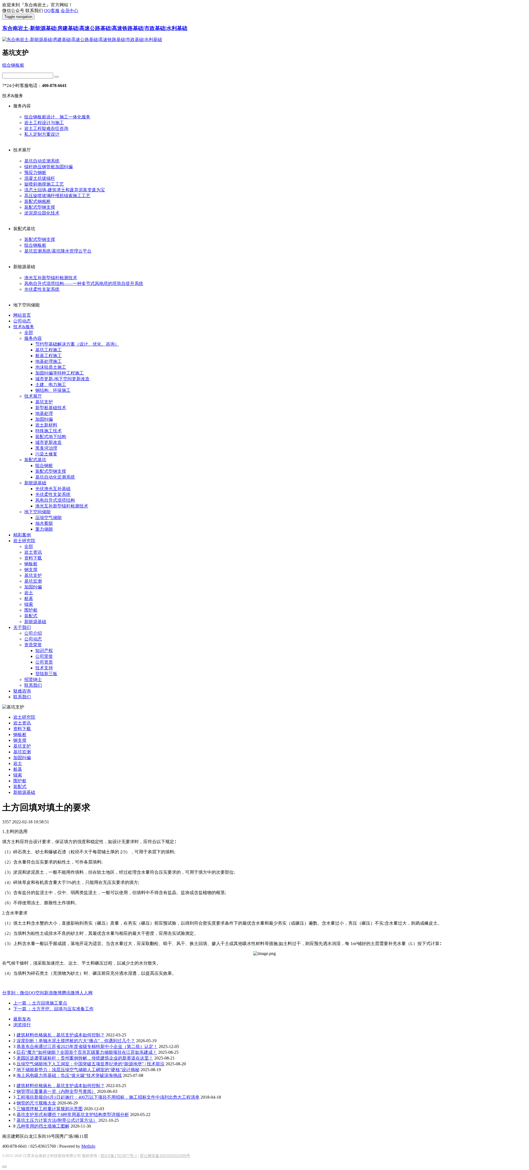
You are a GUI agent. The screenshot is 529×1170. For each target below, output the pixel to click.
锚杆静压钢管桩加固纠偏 (48, 166)
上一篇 (40, 1003)
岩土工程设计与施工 (44, 122)
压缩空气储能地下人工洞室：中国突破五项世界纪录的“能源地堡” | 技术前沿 (90, 1064)
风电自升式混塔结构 (55, 500)
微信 (24, 992)
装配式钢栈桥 (37, 201)
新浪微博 (53, 992)
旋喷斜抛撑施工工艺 (44, 184)
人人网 (86, 992)
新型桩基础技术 (50, 407)
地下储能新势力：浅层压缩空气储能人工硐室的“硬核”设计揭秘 (78, 1069)
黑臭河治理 (46, 448)
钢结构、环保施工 (53, 390)
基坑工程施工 (48, 350)
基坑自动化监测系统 (55, 477)
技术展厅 (33, 396)
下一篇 (53, 1008)
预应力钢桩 (35, 172)
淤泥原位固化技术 (42, 213)
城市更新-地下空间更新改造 (62, 378)
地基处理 (44, 413)
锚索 (28, 604)
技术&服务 (23, 326)
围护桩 (30, 610)
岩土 (28, 592)
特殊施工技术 (48, 430)
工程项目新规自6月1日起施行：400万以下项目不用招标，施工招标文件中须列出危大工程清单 (108, 1097)
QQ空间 (36, 992)
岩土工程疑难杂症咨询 (46, 128)
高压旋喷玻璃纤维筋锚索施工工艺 (57, 195)
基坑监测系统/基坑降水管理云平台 (57, 251)
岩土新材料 (46, 425)
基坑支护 (44, 402)
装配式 (30, 615)
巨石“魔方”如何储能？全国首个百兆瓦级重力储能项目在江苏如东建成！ (87, 1052)
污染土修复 (46, 454)
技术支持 (44, 668)
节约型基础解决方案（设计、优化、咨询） (77, 344)
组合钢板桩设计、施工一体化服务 (57, 117)
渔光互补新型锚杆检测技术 (50, 277)
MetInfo (88, 1146)
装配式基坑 (35, 459)
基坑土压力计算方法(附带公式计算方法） (57, 1120)
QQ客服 (52, 10)
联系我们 (33, 685)
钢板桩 (30, 563)
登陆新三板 (46, 673)
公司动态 (22, 321)
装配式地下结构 (50, 436)
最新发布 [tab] (22, 1019)
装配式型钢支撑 (39, 207)
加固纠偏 (44, 419)
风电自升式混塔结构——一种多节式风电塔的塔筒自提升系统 (83, 283)
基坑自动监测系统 (42, 161)
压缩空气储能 (48, 517)
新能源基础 (35, 483)
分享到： (11, 992)
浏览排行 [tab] (22, 1024)
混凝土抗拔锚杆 (39, 178)
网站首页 (22, 315)
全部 (28, 332)
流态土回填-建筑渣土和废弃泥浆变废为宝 (64, 190)
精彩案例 (22, 535)
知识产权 (44, 650)
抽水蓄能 (44, 523)
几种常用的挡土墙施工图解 (43, 1126)
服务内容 (33, 338)
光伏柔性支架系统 (42, 289)
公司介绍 (33, 633)
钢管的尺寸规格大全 (36, 1103)
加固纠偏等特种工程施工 (59, 373)
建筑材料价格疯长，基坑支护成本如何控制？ (61, 1035)
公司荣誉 (44, 656)
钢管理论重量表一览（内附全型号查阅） (56, 1091)
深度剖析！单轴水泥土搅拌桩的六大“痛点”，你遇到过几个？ (76, 1040)
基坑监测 (33, 581)
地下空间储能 (37, 511)
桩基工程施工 (48, 355)
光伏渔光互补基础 (53, 488)
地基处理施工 (48, 361)
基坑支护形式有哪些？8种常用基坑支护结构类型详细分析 (73, 1114)
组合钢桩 (44, 465)
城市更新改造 (48, 442)
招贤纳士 (33, 679)
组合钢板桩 (13, 65)
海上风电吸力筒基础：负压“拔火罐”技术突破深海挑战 (69, 1075)
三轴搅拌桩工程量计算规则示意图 (50, 1108)
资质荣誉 (33, 644)
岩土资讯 (33, 552)
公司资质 (44, 662)
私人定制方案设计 (42, 134)
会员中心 (69, 10)
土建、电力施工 (50, 384)
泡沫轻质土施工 (50, 367)
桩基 (28, 598)
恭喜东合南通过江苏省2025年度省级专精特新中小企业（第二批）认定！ (87, 1046)
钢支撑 (30, 569)
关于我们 (22, 627)
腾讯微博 (70, 992)
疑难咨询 (22, 691)
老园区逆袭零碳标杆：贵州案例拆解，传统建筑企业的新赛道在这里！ (85, 1058)
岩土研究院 (24, 540)
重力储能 (44, 529)
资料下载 (33, 558)
